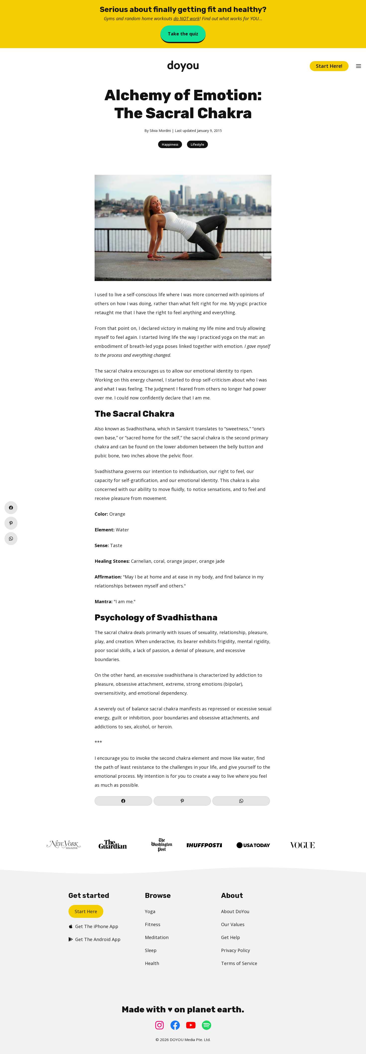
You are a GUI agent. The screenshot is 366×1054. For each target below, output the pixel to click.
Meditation (157, 937)
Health (152, 963)
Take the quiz (183, 34)
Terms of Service (239, 963)
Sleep (151, 950)
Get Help (230, 937)
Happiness (170, 144)
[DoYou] (182, 66)
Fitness (152, 924)
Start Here (86, 911)
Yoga (150, 911)
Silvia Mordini (160, 130)
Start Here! (329, 66)
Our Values (232, 924)
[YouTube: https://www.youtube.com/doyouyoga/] (190, 1025)
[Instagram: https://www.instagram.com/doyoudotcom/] (159, 1025)
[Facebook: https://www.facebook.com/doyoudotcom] (175, 1025)
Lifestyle (197, 144)
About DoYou (235, 911)
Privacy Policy (235, 950)
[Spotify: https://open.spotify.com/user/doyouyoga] (206, 1025)
